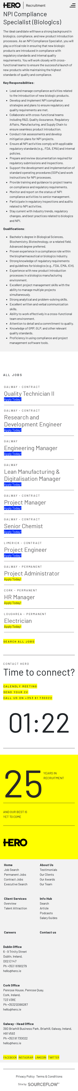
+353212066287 (17, 1004)
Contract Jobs (13, 879)
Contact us (48, 932)
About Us (46, 865)
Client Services (15, 898)
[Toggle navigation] (72, 5)
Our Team (46, 884)
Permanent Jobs (15, 874)
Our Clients (47, 874)
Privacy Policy (25, 1076)
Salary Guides (48, 918)
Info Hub (46, 898)
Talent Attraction (15, 908)
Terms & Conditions (49, 1076)
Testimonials (48, 869)
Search (44, 903)
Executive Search (15, 884)
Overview (10, 903)
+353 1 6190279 (17, 966)
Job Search (11, 869)
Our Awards (47, 879)
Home (8, 865)
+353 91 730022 (17, 1038)
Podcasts (46, 913)
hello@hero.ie (12, 971)
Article (44, 908)
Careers (10, 932)
